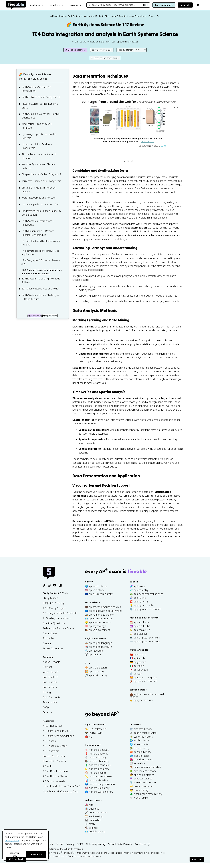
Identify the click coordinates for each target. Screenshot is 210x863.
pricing (74, 5)
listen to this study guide (106, 57)
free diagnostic (164, 5)
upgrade (185, 5)
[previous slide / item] (79, 135)
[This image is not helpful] (165, 146)
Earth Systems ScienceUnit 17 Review (105, 24)
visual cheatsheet (77, 49)
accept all (36, 854)
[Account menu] (198, 5)
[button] (124, 160)
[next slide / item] (176, 135)
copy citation (126, 49)
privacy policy (12, 840)
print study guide (103, 49)
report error (51, 315)
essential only (15, 854)
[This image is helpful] (161, 146)
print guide (35, 315)
